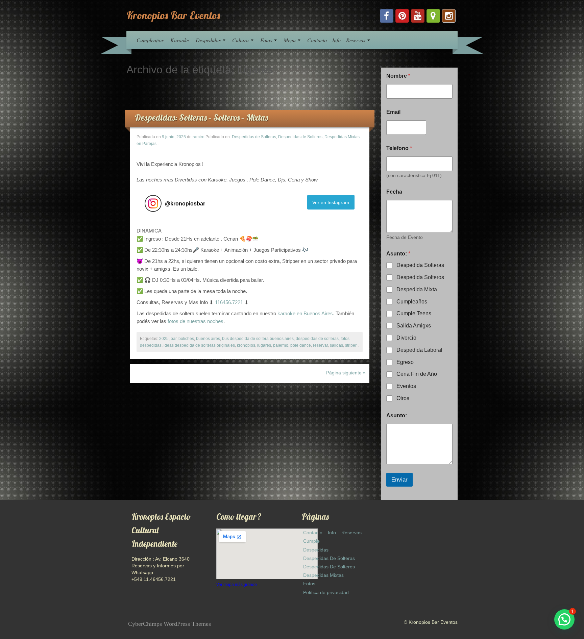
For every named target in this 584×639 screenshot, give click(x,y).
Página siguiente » (346, 372)
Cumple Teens (413, 313)
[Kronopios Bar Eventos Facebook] (386, 16)
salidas (336, 345)
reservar (320, 345)
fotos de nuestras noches (195, 321)
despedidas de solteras (317, 338)
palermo (280, 345)
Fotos (266, 40)
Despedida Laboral (419, 350)
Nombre (398, 76)
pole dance (300, 345)
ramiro (198, 136)
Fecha (394, 192)
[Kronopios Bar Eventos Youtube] (417, 16)
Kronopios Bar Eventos (173, 15)
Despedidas (209, 40)
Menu (290, 40)
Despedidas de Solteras (254, 136)
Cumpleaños (150, 40)
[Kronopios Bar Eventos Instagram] (449, 16)
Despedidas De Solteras (329, 558)
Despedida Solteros (420, 277)
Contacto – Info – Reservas (337, 40)
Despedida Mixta (416, 289)
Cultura (241, 40)
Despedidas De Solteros (329, 566)
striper (351, 345)
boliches (186, 338)
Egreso (405, 362)
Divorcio (406, 338)
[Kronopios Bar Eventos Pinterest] (402, 16)
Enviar (399, 479)
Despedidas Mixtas (323, 575)
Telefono (399, 148)
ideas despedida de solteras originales (199, 345)
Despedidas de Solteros (300, 136)
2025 (164, 338)
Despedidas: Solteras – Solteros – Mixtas (201, 117)
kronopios (246, 345)
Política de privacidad (326, 592)
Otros (402, 398)
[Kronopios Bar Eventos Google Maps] (433, 16)
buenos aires (208, 338)
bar (173, 338)
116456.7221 (229, 302)
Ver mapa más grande (236, 584)
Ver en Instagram (330, 202)
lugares (264, 345)
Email (393, 112)
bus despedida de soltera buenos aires (258, 338)
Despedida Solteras (420, 265)
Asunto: (396, 415)
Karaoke (179, 40)
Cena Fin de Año (416, 374)
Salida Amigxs (413, 325)
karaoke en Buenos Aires (305, 313)
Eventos (406, 386)
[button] (564, 619)
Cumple (311, 541)
